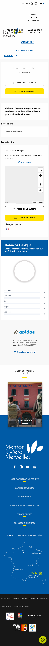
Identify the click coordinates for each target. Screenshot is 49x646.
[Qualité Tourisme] (10, 616)
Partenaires (25, 598)
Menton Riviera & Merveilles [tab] (30, 535)
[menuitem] (34, 17)
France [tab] (10, 535)
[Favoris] (36, 3)
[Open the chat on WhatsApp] (43, 640)
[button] (32, 3)
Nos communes (5, 598)
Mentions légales (7, 606)
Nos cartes (16, 598)
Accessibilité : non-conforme (39, 598)
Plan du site (17, 606)
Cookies (26, 606)
